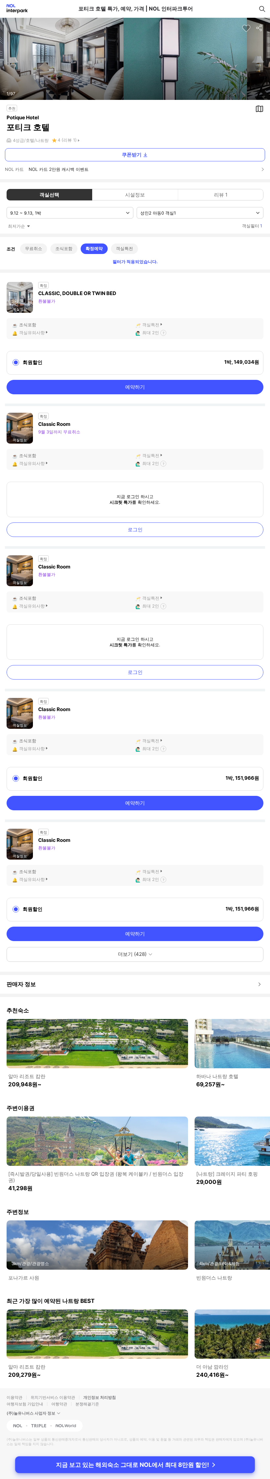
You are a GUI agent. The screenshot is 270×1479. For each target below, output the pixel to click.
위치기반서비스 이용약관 (53, 1397)
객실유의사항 (32, 332)
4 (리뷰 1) (67, 140)
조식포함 (63, 248)
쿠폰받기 (132, 154)
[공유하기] (259, 28)
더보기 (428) (132, 954)
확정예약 (94, 248)
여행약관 (59, 1403)
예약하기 (135, 387)
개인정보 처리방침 (99, 1397)
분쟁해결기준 (87, 1403)
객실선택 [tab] (49, 195)
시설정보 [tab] (135, 195)
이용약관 (14, 1397)
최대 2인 (150, 332)
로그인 (135, 529)
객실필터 (252, 225)
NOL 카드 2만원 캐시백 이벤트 (59, 169)
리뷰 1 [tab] (221, 195)
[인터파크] (14, 8)
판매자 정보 (21, 984)
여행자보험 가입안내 (25, 1403)
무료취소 (33, 248)
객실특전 (124, 248)
